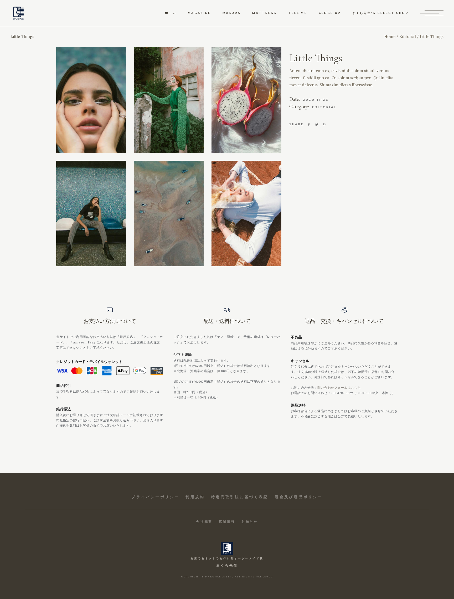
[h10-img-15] (169, 213)
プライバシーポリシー (155, 497)
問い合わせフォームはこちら (339, 388)
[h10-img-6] (91, 100)
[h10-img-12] (246, 213)
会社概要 (204, 521)
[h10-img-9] (246, 100)
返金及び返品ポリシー (299, 497)
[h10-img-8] (169, 100)
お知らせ (249, 521)
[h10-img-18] (91, 213)
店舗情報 (227, 521)
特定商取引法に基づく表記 (239, 497)
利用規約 (195, 497)
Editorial (324, 107)
